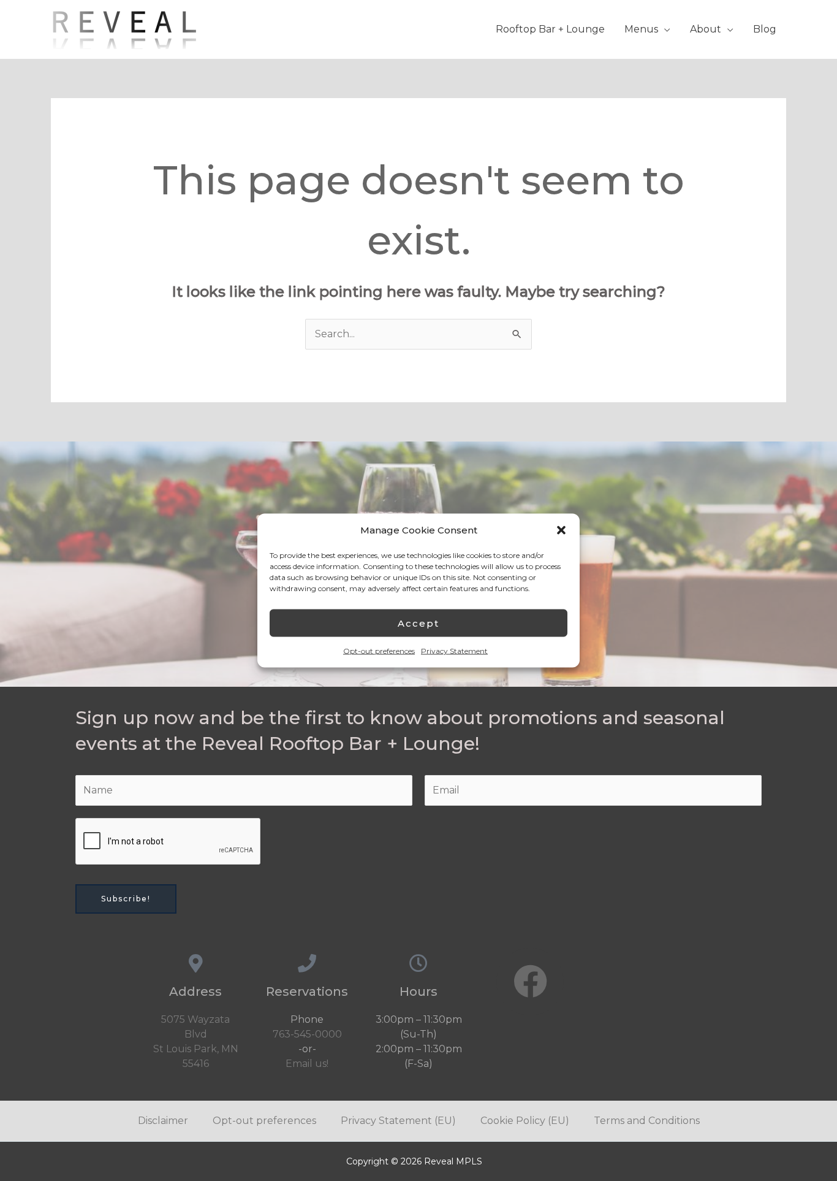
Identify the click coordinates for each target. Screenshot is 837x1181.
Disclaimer (163, 1120)
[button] (561, 530)
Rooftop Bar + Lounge (550, 29)
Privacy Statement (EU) (398, 1120)
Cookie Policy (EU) (524, 1120)
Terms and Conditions (647, 1120)
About (705, 29)
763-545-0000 (307, 1034)
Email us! (307, 1063)
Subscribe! (126, 898)
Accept (418, 623)
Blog (764, 29)
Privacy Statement (454, 650)
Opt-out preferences (379, 650)
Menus (641, 29)
